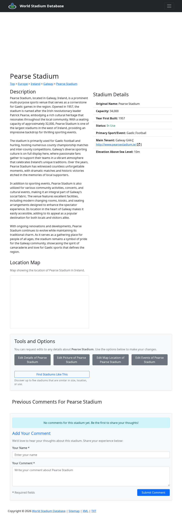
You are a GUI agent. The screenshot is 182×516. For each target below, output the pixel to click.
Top (12, 84)
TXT (93, 511)
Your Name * (21, 448)
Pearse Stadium (66, 84)
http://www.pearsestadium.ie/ (116, 144)
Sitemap (74, 511)
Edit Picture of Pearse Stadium (71, 360)
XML (85, 511)
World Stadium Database (49, 511)
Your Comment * (23, 463)
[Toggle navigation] (169, 6)
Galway (48, 84)
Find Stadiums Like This (52, 374)
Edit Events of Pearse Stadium (149, 360)
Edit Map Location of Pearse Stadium (110, 360)
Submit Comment (153, 492)
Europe (23, 84)
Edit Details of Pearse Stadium (32, 360)
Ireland (35, 84)
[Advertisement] (91, 39)
